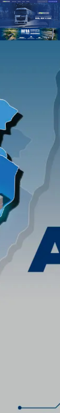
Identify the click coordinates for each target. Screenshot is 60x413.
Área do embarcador (52, 1)
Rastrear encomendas (41, 1)
